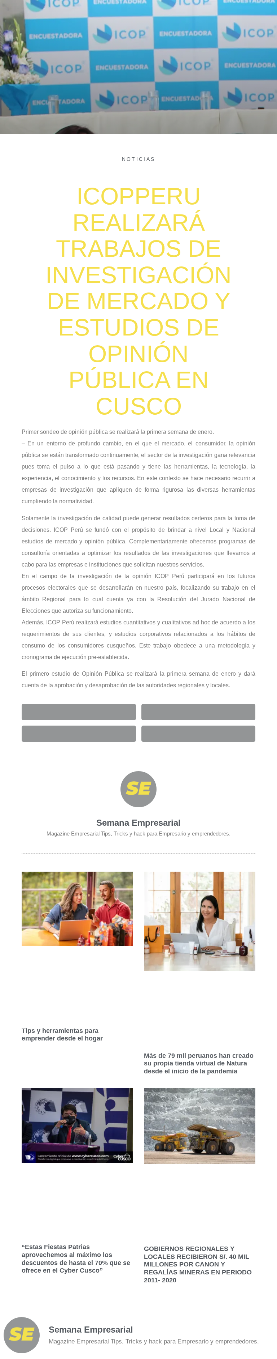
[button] (79, 712)
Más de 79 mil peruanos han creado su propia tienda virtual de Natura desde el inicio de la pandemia (199, 1063)
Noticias (138, 159)
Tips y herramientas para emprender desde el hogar (62, 1034)
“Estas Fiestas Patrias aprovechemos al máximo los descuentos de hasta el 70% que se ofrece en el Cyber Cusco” (76, 1258)
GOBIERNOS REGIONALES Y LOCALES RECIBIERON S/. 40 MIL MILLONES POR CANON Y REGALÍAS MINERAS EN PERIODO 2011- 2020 (198, 1264)
